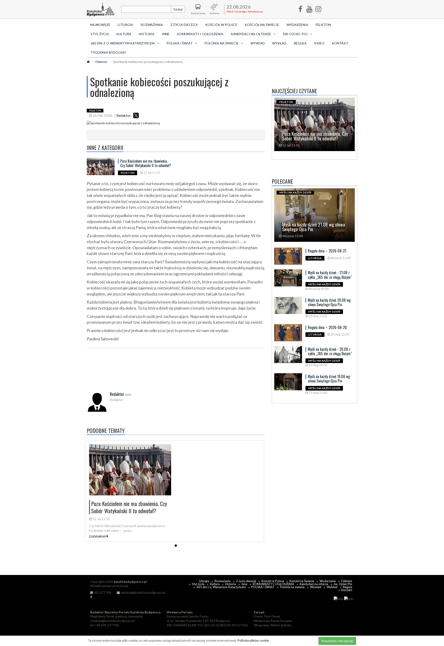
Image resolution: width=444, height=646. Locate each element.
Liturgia (125, 25)
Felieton (323, 25)
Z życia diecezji (184, 25)
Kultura (123, 34)
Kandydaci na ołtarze (314, 584)
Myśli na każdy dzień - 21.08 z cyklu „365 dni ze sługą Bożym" (330, 275)
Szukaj (177, 9)
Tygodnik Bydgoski (108, 52)
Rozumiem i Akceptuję (337, 641)
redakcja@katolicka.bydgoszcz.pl (142, 592)
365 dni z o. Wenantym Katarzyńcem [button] (123, 43)
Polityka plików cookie (253, 640)
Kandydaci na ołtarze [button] (251, 34)
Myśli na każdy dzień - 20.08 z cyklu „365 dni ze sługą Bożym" (330, 351)
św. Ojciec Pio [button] (295, 34)
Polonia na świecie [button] (221, 43)
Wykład (279, 43)
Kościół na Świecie (262, 25)
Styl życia (100, 34)
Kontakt (340, 43)
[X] (136, 115)
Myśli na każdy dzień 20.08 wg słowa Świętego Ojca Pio (329, 302)
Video (319, 43)
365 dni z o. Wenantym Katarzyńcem (221, 587)
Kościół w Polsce (221, 25)
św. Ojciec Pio (343, 584)
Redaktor (123, 115)
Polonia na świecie (292, 587)
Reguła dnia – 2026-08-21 (327, 251)
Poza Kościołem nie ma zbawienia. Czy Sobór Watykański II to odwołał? (145, 163)
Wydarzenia (297, 25)
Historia (146, 34)
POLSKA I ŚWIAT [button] (179, 43)
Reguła (300, 43)
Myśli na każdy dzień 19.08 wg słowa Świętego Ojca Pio (329, 379)
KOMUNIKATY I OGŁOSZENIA (200, 34)
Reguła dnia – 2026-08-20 (327, 327)
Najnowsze (100, 25)
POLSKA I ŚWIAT (262, 587)
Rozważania (152, 25)
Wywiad (257, 43)
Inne (166, 34)
